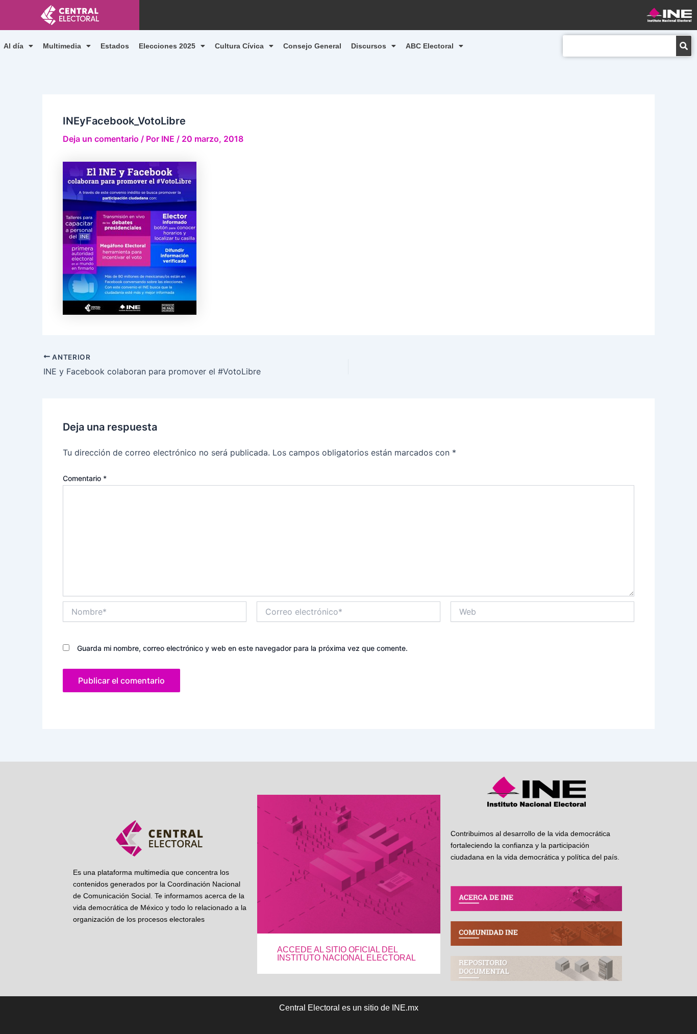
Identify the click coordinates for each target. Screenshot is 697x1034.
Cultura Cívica (239, 46)
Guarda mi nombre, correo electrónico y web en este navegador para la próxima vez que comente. (242, 648)
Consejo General (312, 46)
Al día (13, 46)
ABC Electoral (430, 46)
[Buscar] (683, 46)
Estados (115, 46)
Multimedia (62, 46)
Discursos (368, 46)
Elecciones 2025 (167, 46)
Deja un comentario (101, 139)
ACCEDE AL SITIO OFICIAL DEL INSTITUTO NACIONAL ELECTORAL (346, 953)
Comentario (85, 478)
